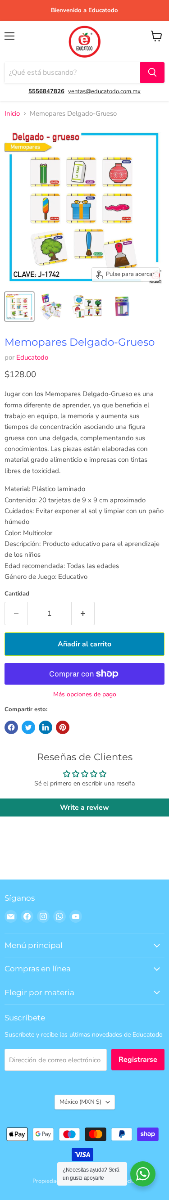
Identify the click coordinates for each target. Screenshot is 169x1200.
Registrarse (138, 1060)
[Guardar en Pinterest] (62, 727)
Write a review (84, 807)
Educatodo (32, 357)
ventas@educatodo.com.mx (104, 91)
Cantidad (17, 594)
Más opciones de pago (84, 694)
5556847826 (46, 91)
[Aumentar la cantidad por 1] (83, 613)
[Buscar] (152, 72)
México (80, 1102)
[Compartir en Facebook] (11, 727)
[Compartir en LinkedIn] (45, 727)
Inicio (12, 113)
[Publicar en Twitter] (28, 727)
